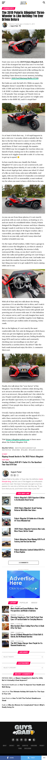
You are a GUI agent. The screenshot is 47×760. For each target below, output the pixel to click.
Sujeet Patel (14, 26)
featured (16, 450)
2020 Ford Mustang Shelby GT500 (24, 78)
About (5, 746)
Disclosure (27, 748)
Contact (11, 746)
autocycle (7, 450)
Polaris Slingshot (36, 450)
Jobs (18, 746)
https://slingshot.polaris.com (17, 439)
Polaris (25, 450)
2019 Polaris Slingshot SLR (26, 448)
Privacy (42, 746)
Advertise (25, 746)
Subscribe (34, 746)
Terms (20, 748)
